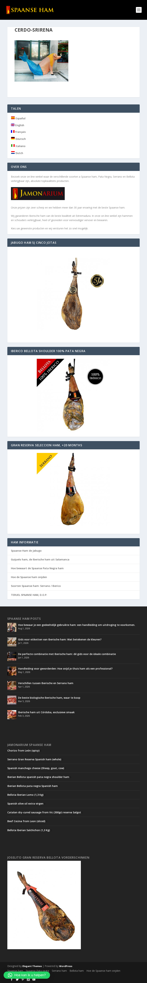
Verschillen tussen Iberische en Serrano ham (45, 683)
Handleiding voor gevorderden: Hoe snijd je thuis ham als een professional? (65, 668)
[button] (27, 975)
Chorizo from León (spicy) (23, 750)
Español (20, 118)
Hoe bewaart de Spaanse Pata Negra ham (37, 568)
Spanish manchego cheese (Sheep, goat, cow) (35, 768)
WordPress (65, 966)
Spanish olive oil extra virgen (25, 803)
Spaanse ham (15, 970)
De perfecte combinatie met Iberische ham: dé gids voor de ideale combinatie (67, 654)
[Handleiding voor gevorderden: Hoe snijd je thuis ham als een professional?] (11, 670)
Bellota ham (77, 970)
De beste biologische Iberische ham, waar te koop (49, 697)
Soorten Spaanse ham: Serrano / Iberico (36, 586)
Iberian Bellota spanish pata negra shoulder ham (38, 777)
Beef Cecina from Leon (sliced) (26, 821)
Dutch (19, 153)
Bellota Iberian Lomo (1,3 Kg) (25, 794)
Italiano (20, 146)
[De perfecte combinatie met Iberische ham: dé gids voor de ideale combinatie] (11, 656)
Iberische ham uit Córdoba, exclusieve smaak (46, 712)
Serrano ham (59, 970)
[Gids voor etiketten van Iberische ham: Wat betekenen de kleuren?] (11, 641)
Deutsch (20, 139)
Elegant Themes (32, 966)
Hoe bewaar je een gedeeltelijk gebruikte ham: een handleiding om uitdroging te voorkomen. (76, 625)
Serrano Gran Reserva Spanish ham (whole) (34, 759)
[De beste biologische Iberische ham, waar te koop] (11, 700)
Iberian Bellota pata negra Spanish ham (32, 786)
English (19, 125)
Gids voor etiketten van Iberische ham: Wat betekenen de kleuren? (59, 639)
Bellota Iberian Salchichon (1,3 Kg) (28, 830)
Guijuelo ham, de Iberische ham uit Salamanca (40, 559)
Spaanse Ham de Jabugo (26, 550)
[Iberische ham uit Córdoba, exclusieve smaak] (11, 714)
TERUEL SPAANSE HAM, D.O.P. (29, 595)
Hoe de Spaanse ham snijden (29, 577)
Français (20, 132)
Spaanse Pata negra (37, 970)
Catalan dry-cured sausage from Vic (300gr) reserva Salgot (44, 812)
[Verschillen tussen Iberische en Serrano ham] (11, 685)
